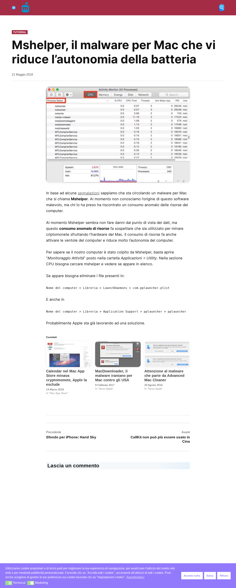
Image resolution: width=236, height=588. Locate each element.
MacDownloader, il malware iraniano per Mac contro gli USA (113, 375)
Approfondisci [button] (135, 577)
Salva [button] (209, 575)
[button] (118, 135)
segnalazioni (89, 193)
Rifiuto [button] (224, 575)
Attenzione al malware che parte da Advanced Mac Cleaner (164, 375)
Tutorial (19, 32)
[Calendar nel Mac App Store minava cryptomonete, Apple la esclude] (68, 354)
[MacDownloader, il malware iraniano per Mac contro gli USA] (117, 354)
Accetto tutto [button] (192, 575)
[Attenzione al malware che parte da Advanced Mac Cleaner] (167, 354)
